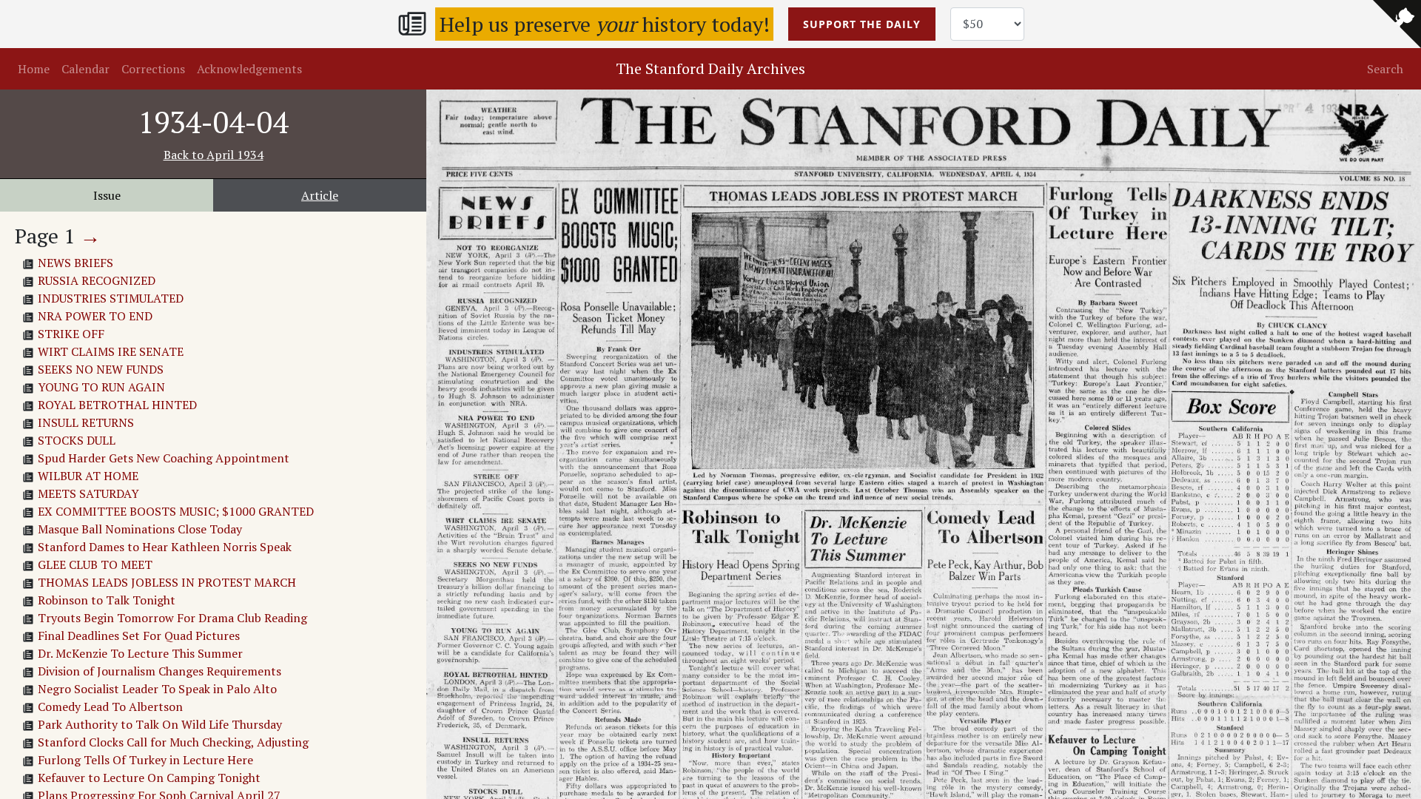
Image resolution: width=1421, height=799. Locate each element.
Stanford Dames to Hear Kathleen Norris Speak (165, 547)
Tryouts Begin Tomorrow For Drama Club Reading (172, 618)
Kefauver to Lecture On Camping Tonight (149, 777)
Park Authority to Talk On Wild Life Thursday (160, 724)
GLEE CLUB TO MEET (95, 564)
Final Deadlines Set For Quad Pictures (139, 635)
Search (1385, 69)
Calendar (85, 69)
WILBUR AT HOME (88, 476)
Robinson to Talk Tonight (106, 600)
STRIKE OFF (71, 334)
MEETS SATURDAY (88, 493)
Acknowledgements (249, 69)
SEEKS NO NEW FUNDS (101, 369)
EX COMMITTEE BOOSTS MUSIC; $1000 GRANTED (176, 511)
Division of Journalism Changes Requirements (159, 671)
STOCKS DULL (76, 440)
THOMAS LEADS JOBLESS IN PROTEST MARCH (167, 582)
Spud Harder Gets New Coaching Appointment (163, 458)
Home (34, 69)
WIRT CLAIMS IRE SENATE (111, 351)
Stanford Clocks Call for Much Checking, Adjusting (173, 742)
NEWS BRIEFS (75, 262)
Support (862, 24)
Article (319, 195)
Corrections (153, 69)
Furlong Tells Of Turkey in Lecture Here (145, 760)
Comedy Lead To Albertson (110, 706)
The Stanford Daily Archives (710, 68)
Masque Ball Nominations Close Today (140, 529)
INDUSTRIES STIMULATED (111, 298)
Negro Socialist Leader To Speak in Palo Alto (157, 689)
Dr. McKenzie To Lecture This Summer (140, 653)
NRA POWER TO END (95, 316)
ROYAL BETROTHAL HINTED (117, 405)
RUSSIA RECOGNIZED (96, 280)
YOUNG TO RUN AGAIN (101, 387)
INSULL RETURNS (86, 422)
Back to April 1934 (213, 154)
